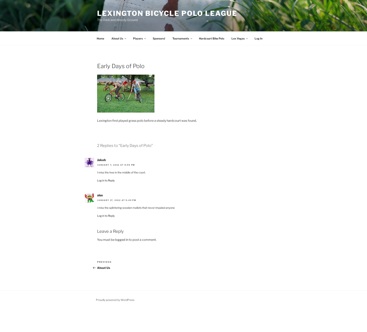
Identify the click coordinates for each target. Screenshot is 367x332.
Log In (258, 38)
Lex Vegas (238, 38)
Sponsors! (159, 38)
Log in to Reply (106, 180)
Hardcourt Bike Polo (211, 38)
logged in (121, 240)
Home (100, 38)
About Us (117, 38)
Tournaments (180, 38)
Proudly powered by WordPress (115, 299)
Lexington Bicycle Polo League (167, 13)
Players (138, 38)
